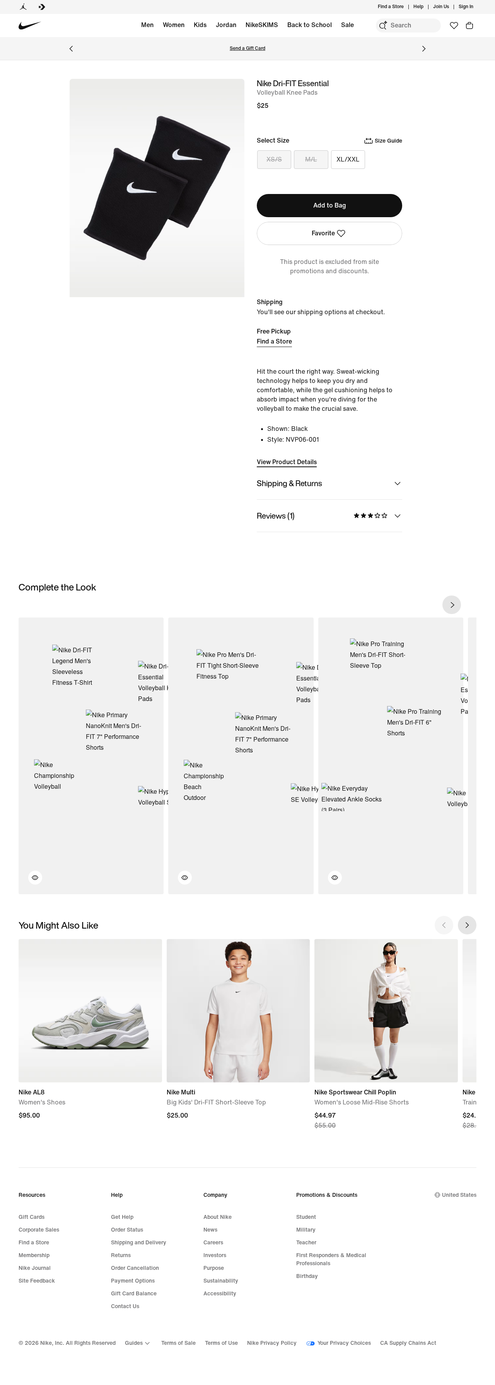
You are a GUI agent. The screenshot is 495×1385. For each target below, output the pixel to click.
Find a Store (274, 341)
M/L (311, 159)
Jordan (226, 25)
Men (147, 25)
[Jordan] (23, 7)
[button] (30, 882)
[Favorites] (454, 25)
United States (459, 1195)
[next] (451, 605)
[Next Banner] (424, 48)
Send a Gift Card (247, 48)
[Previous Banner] (71, 48)
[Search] (383, 25)
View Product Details (287, 462)
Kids (200, 25)
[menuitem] (425, 7)
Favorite (323, 233)
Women (173, 25)
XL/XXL (348, 159)
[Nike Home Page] (30, 25)
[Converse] (41, 7)
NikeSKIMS (262, 25)
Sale (347, 25)
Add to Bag (329, 205)
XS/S (274, 159)
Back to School (309, 25)
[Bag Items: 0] (469, 25)
